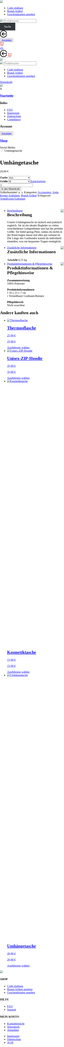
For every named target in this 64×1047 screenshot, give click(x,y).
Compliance (14, 119)
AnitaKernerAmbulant (12, 198)
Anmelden (6, 40)
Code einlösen (15, 7)
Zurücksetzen (38, 181)
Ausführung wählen (18, 347)
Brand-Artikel (15, 11)
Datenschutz (14, 116)
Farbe (4, 177)
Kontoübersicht (15, 1023)
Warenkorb (13, 1026)
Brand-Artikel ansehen (20, 989)
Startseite (6, 95)
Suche (7, 26)
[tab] (35, 210)
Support (11, 1009)
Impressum (13, 113)
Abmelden (13, 1030)
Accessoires (44, 192)
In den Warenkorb (10, 189)
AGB (10, 1042)
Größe (4, 181)
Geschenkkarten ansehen (21, 14)
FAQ (10, 109)
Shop (4, 140)
